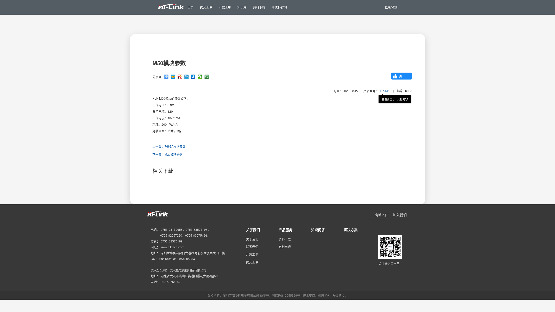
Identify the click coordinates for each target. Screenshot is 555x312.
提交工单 (252, 262)
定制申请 (285, 246)
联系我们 (252, 246)
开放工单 (252, 254)
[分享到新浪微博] (180, 77)
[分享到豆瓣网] (206, 77)
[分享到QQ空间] (173, 77)
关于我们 (252, 239)
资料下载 (285, 239)
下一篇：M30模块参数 (167, 154)
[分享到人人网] (193, 77)
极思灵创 (324, 295)
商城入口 (381, 214)
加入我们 (400, 214)
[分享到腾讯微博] (186, 77)
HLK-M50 (385, 91)
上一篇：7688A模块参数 (169, 146)
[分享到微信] (200, 77)
